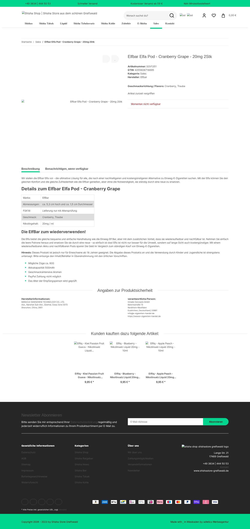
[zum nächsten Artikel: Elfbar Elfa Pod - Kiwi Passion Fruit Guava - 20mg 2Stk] (225, 42)
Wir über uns (135, 452)
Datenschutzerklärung (84, 422)
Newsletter (134, 470)
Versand (62, 509)
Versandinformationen (140, 464)
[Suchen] (171, 15)
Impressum (27, 470)
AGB (23, 458)
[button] (204, 15)
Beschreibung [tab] (30, 168)
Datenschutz (28, 452)
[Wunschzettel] (214, 15)
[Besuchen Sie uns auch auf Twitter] (33, 502)
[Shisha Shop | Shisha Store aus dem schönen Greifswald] (59, 13)
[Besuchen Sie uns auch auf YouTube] (41, 502)
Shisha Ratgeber (84, 458)
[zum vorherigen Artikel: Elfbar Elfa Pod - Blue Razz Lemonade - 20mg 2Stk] (217, 42)
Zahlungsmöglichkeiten (140, 458)
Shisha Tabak (82, 476)
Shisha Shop (81, 452)
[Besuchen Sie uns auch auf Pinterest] (50, 502)
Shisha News (82, 464)
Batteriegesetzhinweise (34, 476)
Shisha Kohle (82, 482)
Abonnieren (216, 421)
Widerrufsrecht (29, 482)
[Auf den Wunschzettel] (115, 59)
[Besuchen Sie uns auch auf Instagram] (58, 502)
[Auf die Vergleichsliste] (106, 59)
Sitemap (26, 464)
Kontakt (169, 23)
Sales (143, 73)
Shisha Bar (80, 470)
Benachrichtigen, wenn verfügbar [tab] (66, 168)
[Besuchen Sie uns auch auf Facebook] (24, 502)
